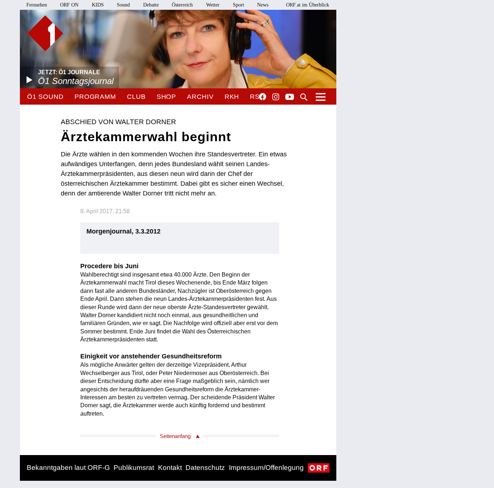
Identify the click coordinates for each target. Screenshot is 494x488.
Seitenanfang (175, 436)
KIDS (98, 5)
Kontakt (170, 467)
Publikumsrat (134, 467)
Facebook (262, 96)
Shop (166, 96)
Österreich (182, 5)
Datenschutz (205, 467)
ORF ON (69, 5)
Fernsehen (36, 5)
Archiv (200, 96)
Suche (303, 97)
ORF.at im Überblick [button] (307, 5)
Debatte (151, 5)
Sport (238, 5)
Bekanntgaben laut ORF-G (68, 467)
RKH (232, 96)
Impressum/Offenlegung (266, 467)
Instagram (275, 97)
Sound (123, 5)
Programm (95, 96)
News (262, 5)
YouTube (289, 97)
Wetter (213, 5)
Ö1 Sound (45, 96)
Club (136, 96)
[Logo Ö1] (45, 33)
